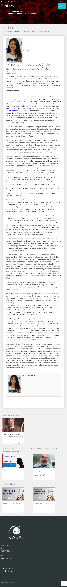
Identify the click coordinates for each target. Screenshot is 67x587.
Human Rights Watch (20, 188)
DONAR (62, 6)
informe (12, 111)
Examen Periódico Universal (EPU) (19, 108)
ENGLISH (62, 1)
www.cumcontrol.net (3, 523)
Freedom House (52, 134)
